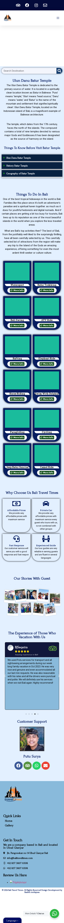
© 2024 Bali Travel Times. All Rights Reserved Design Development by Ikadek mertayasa (32, 891)
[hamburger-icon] (58, 18)
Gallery (9, 825)
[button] (32, 158)
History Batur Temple (17, 165)
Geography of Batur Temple (20, 173)
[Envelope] (46, 766)
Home (8, 820)
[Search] (59, 71)
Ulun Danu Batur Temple (18, 157)
